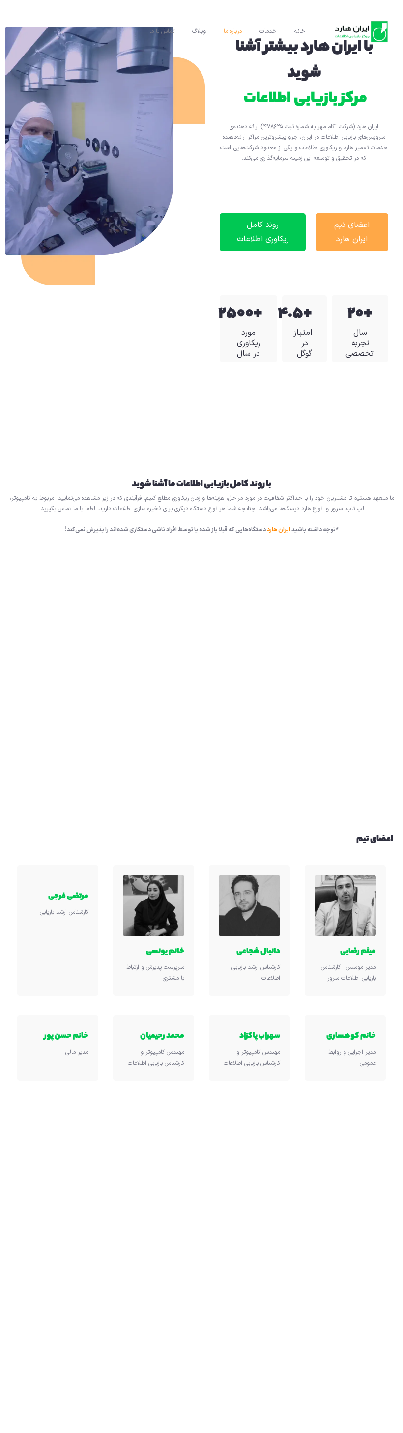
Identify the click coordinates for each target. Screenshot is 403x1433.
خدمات (268, 31)
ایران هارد (278, 529)
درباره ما (233, 31)
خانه (299, 31)
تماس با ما (161, 31)
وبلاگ (199, 31)
